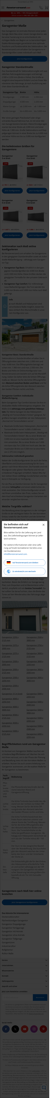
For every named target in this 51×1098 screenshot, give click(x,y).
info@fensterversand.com (15, 554)
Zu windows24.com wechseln (24, 571)
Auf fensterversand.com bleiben (25, 562)
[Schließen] (43, 525)
